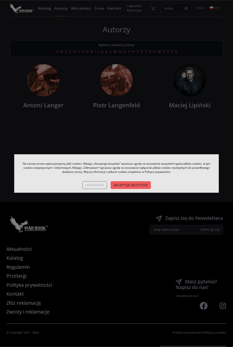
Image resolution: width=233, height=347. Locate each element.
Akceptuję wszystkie (131, 185)
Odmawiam (94, 185)
